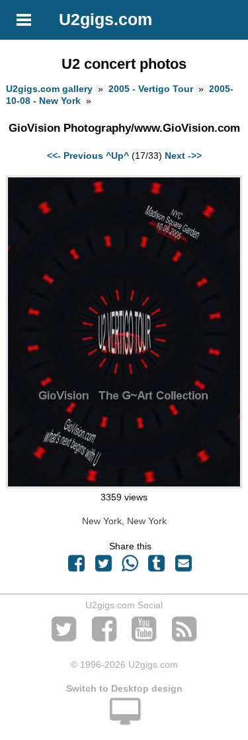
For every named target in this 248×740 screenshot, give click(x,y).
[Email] (183, 566)
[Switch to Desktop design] (124, 719)
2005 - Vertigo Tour (150, 88)
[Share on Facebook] (76, 566)
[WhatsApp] (129, 566)
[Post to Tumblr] (157, 566)
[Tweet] (103, 566)
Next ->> (183, 155)
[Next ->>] (123, 485)
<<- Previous (75, 155)
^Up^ (117, 155)
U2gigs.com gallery (49, 88)
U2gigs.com (105, 19)
